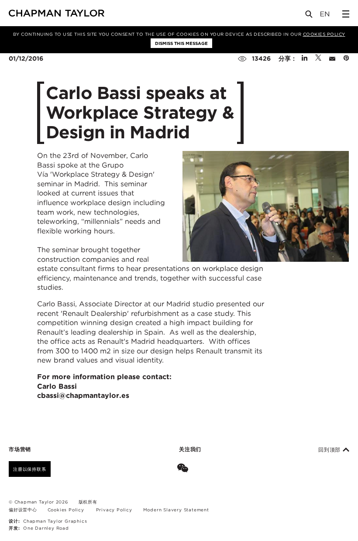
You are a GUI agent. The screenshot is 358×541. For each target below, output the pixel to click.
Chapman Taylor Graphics (55, 521)
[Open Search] (309, 15)
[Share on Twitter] (318, 58)
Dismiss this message (181, 43)
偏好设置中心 (23, 509)
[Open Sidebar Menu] (345, 13)
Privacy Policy (114, 509)
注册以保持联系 (29, 469)
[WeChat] (184, 469)
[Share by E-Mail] (332, 58)
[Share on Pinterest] (346, 58)
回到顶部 (330, 450)
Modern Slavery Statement (176, 509)
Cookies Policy (324, 34)
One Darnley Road (46, 528)
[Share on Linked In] (304, 58)
